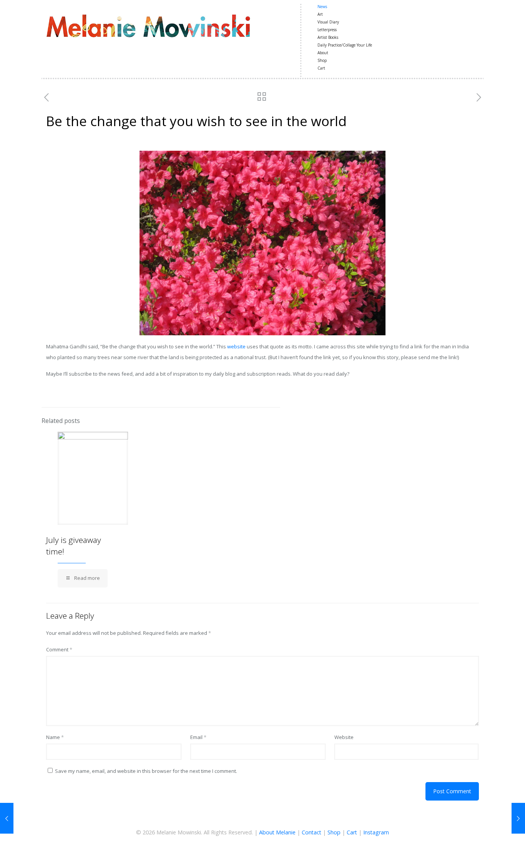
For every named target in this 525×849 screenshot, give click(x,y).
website (236, 346)
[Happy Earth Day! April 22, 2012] (518, 818)
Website (344, 737)
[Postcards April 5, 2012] (6, 818)
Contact (311, 832)
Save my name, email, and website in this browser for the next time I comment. (146, 770)
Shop (334, 832)
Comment (59, 649)
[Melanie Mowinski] (148, 25)
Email (198, 737)
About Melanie (277, 832)
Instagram (376, 832)
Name (55, 737)
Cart (352, 832)
